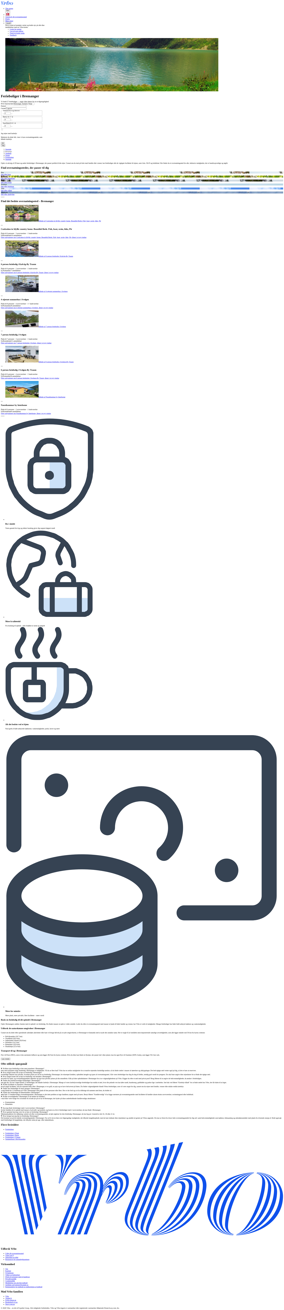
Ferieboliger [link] (9, 157)
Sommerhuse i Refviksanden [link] (15, 1139)
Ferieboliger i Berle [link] (12, 1135)
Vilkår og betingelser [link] (12, 1275)
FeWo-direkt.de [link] (10, 1300)
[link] (28, 35)
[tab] (9, 1129)
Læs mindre (5, 1059)
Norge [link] (7, 155)
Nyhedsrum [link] (9, 1273)
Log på (8, 23)
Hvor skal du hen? (7, 104)
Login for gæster (15, 29)
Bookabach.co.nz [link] (11, 1302)
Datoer (3, 106)
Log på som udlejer (16, 31)
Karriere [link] (8, 1271)
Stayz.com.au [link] (10, 1304)
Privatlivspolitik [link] (10, 1279)
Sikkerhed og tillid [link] (11, 1257)
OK (3, 143)
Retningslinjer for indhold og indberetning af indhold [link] (23, 1287)
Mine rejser (9, 21)
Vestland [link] (8, 153)
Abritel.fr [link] (8, 1298)
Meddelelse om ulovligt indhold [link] (16, 1283)
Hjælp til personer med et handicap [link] (17, 1277)
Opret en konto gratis (17, 33)
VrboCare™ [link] (9, 1255)
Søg (3, 145)
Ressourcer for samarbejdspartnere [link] (17, 1259)
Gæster (3, 108)
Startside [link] (8, 149)
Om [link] (6, 1269)
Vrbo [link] (7, 1296)
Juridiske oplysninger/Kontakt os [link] (16, 1285)
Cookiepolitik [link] (10, 1281)
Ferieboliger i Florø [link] (12, 1133)
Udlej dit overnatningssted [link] (14, 1253)
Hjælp (7, 19)
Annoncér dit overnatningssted (16, 17)
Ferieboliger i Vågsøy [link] (13, 1137)
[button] (142, 1124)
